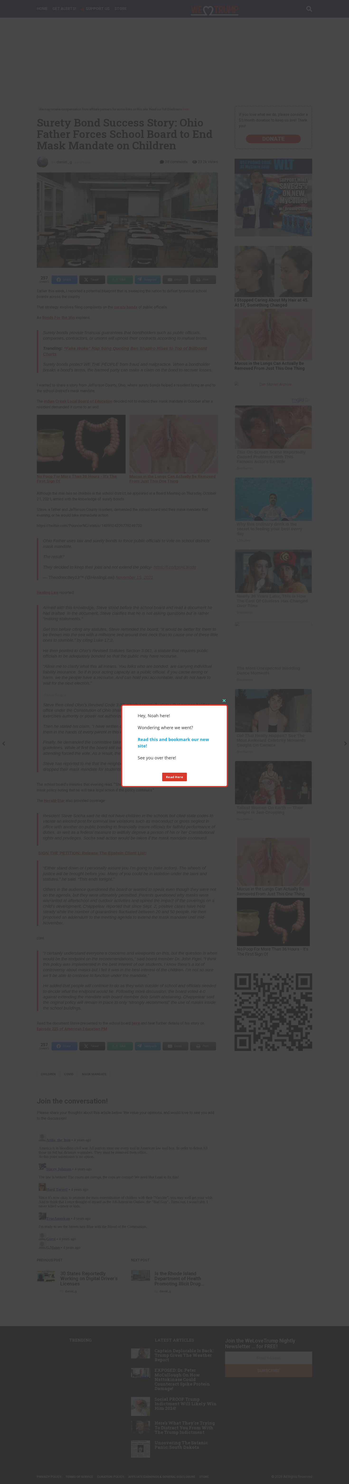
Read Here (174, 777)
